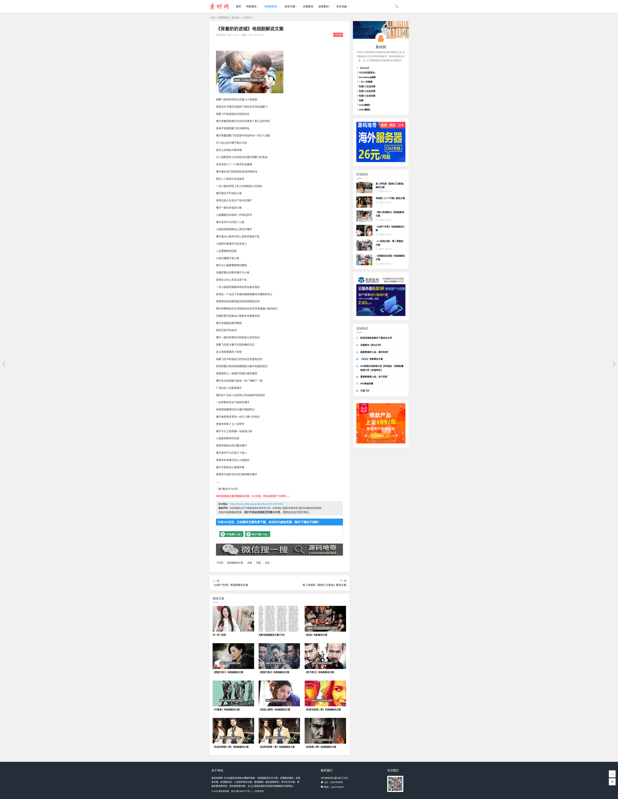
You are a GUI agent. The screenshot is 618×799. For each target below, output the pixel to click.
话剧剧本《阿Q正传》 (371, 344)
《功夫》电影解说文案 (371, 358)
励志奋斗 (236, 17)
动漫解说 (308, 6)
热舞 (361, 100)
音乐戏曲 (341, 6)
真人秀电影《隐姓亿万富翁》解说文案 (324, 585)
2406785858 (336, 782)
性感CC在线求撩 (367, 86)
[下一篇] (614, 364)
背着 (258, 562)
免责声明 (259, 791)
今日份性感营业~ (367, 72)
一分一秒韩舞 (365, 81)
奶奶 (267, 562)
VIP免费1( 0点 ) (234, 534)
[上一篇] (4, 364)
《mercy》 (364, 67)
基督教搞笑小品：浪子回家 (373, 376)
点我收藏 (338, 34)
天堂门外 (364, 390)
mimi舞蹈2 (364, 109)
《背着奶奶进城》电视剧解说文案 (250, 28)
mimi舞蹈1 (364, 104)
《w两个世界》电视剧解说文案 (230, 585)
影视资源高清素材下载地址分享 (376, 337)
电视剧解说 (270, 6)
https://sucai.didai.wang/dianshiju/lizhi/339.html (256, 503)
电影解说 (251, 6)
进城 (249, 562)
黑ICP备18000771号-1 (241, 791)
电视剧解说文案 (235, 562)
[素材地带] (219, 9)
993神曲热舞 (366, 383)
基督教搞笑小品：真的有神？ (375, 351)
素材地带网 (224, 791)
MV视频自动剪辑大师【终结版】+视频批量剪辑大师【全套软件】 (381, 367)
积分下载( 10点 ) (260, 534)
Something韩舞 (367, 77)
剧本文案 (290, 6)
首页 (238, 6)
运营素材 (323, 6)
